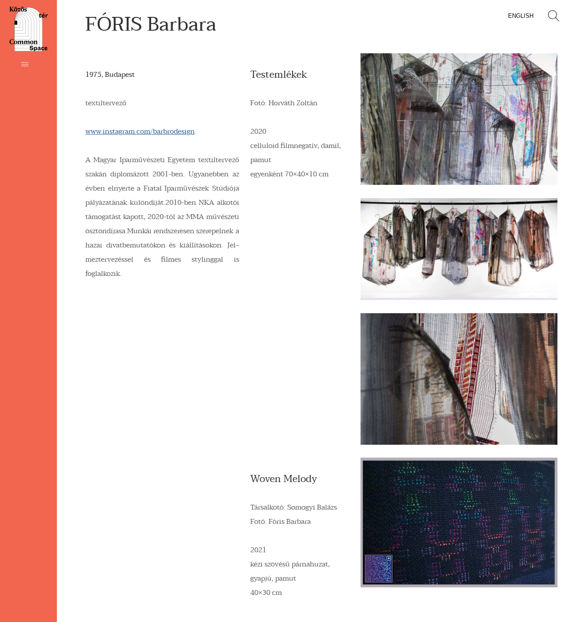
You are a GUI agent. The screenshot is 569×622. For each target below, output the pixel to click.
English (520, 15)
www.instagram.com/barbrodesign (140, 131)
